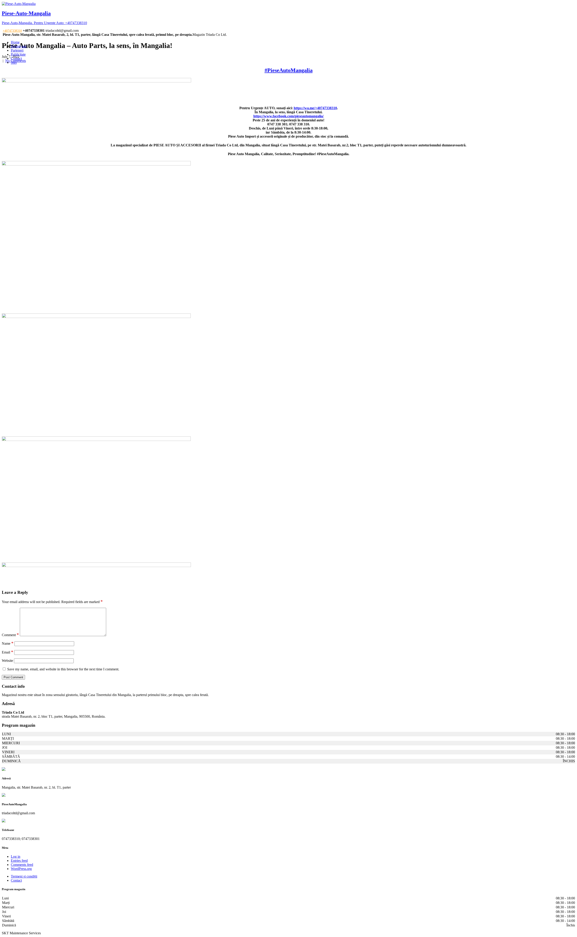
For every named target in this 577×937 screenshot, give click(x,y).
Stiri (14, 62)
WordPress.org (21, 869)
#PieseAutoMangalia (289, 70)
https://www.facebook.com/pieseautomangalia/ (288, 116)
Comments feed (22, 865)
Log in (15, 856)
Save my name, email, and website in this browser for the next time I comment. (63, 669)
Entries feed (19, 860)
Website (7, 660)
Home (15, 42)
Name (8, 643)
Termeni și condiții (24, 876)
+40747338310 (12, 30)
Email (7, 652)
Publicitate (18, 54)
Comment (10, 635)
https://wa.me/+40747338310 (315, 108)
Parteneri (17, 50)
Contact (16, 58)
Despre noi (18, 46)
